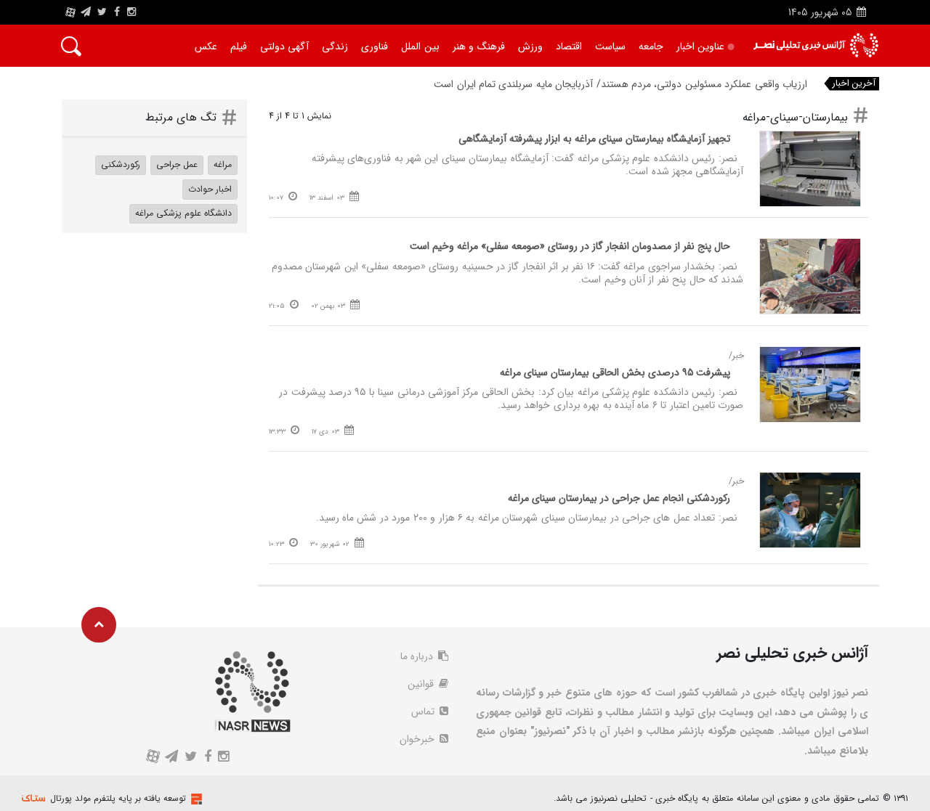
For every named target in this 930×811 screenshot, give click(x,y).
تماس (424, 712)
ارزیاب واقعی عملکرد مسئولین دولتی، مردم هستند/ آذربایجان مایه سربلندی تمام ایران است (620, 84)
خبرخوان (418, 739)
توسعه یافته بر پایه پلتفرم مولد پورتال (118, 798)
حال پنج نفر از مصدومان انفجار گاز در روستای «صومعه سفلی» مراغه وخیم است (570, 246)
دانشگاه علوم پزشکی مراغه (183, 213)
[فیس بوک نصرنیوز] (117, 12)
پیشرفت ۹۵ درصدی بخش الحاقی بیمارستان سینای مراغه (615, 372)
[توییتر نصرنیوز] (103, 12)
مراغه (223, 164)
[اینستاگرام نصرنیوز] (131, 12)
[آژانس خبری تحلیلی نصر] (815, 45)
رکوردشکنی (120, 164)
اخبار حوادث (210, 189)
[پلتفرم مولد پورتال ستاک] (194, 799)
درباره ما (418, 656)
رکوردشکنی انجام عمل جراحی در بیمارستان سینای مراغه (619, 498)
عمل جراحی (177, 164)
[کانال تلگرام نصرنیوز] (85, 12)
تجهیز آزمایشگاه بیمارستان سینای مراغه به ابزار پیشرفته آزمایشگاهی (594, 139)
